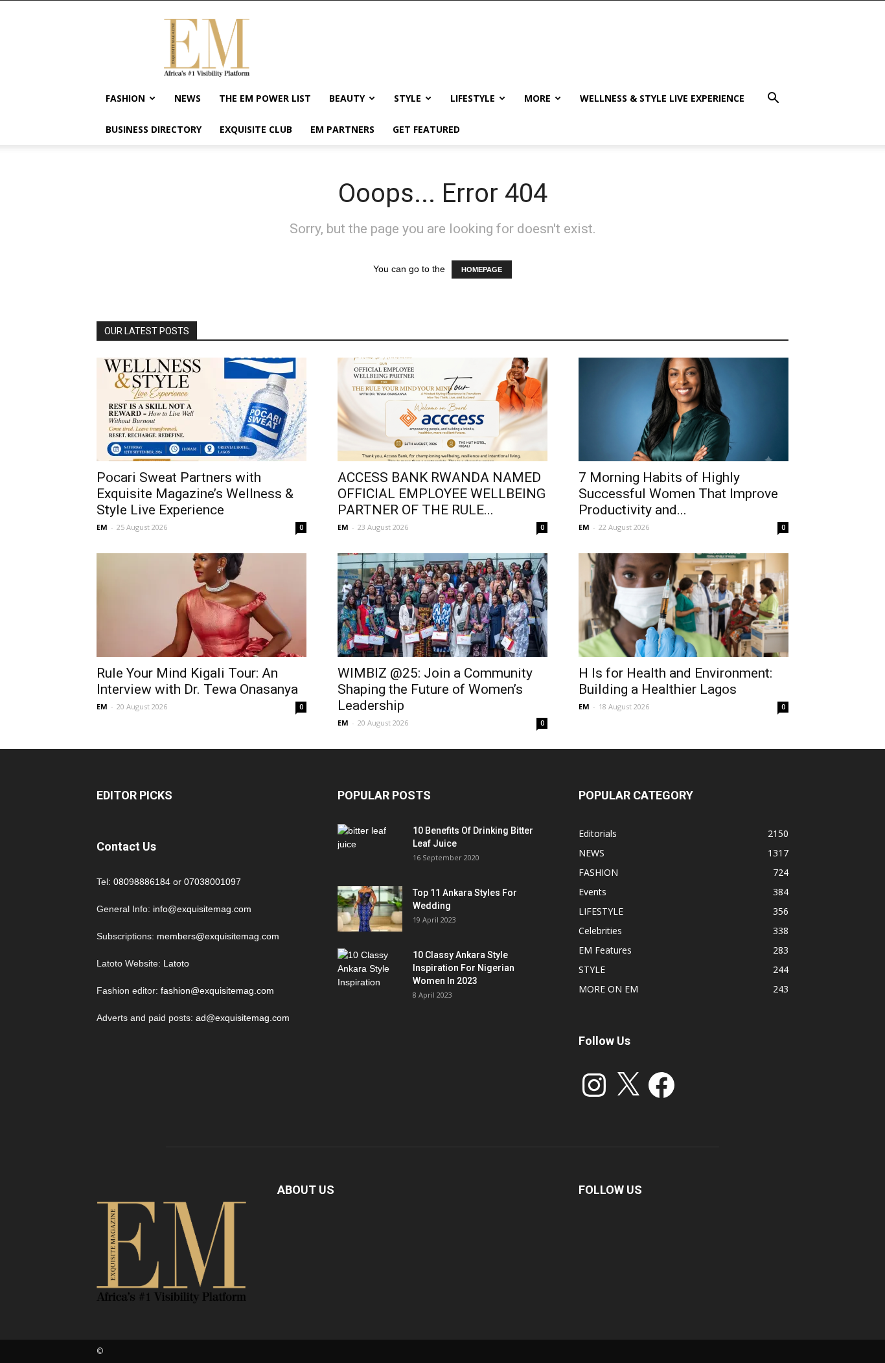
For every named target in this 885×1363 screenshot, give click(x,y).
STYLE (407, 98)
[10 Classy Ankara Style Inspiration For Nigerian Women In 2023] (370, 971)
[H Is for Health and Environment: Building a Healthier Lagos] (683, 605)
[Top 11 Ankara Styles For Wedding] (370, 909)
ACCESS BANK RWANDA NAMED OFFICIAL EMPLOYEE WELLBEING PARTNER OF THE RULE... (442, 494)
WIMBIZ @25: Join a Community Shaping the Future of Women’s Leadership (435, 689)
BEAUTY (347, 98)
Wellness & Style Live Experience (662, 98)
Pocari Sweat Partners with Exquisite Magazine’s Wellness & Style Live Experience (195, 494)
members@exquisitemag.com (218, 936)
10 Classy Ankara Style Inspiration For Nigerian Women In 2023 (463, 968)
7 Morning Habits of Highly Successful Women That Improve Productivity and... (678, 494)
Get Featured (426, 129)
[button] (772, 99)
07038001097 (212, 881)
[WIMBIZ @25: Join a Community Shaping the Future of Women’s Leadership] (442, 605)
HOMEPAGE (481, 269)
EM (102, 527)
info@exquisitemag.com (202, 909)
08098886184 (141, 881)
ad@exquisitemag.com (243, 1018)
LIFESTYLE (472, 98)
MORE (537, 98)
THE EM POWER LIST (265, 98)
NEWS (187, 98)
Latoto (176, 963)
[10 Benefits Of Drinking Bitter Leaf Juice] (370, 846)
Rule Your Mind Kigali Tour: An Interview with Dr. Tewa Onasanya (197, 681)
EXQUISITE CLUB (256, 129)
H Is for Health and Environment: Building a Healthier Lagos (675, 681)
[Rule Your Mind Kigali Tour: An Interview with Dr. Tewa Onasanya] (201, 605)
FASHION (125, 98)
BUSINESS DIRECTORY (153, 129)
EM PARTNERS (342, 129)
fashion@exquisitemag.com (217, 990)
